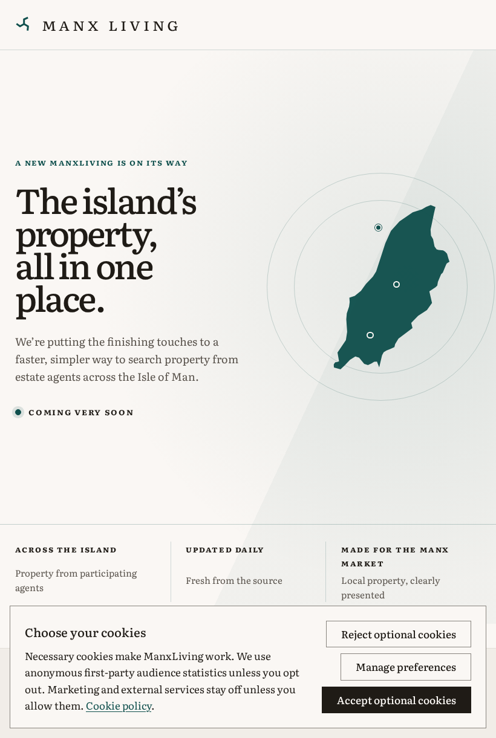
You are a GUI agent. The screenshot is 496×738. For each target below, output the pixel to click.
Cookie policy (118, 705)
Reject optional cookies (398, 633)
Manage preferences (406, 666)
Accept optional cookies (396, 699)
